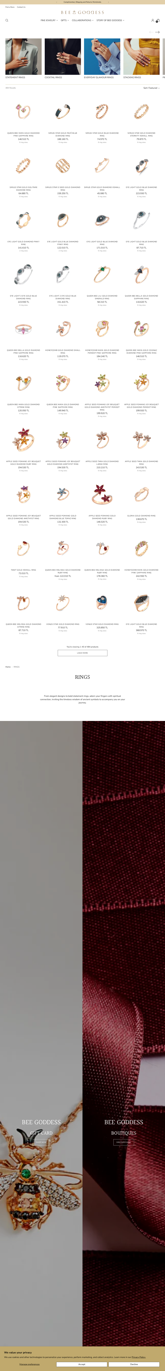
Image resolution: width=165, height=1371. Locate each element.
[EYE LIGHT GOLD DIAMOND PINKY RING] (23, 220)
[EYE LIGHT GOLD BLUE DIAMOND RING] (141, 166)
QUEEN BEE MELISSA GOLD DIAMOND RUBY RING (63, 571)
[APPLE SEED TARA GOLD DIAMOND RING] (141, 440)
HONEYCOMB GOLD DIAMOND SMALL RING (62, 351)
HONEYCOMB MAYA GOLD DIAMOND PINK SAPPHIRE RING (141, 571)
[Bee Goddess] (82, 12)
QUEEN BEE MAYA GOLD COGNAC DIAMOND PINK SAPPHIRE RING (141, 351)
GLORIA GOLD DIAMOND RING (141, 516)
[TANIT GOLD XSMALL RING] (23, 548)
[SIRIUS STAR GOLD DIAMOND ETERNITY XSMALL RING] (141, 112)
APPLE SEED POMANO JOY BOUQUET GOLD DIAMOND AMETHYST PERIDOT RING (102, 407)
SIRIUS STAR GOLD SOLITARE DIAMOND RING (23, 188)
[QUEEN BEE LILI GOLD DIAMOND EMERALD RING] (102, 274)
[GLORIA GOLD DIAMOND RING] (141, 494)
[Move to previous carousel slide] (151, 32)
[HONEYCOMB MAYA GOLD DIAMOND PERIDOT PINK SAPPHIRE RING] (102, 329)
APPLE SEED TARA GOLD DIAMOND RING (141, 462)
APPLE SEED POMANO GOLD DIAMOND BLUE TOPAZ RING (62, 517)
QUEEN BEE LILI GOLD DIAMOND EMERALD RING (102, 297)
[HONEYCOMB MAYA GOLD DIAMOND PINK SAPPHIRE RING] (141, 548)
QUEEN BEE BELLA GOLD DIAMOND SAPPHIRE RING (141, 297)
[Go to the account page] (152, 20)
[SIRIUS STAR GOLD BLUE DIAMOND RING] (102, 112)
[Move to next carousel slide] (157, 32)
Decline (134, 1364)
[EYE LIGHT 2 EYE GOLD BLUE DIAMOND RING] (63, 274)
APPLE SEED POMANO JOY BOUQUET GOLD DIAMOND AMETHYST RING (63, 462)
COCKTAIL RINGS (53, 77)
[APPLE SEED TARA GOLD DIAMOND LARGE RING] (102, 440)
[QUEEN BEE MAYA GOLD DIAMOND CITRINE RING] (23, 383)
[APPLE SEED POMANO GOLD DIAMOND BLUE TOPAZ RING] (63, 494)
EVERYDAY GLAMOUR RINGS (99, 77)
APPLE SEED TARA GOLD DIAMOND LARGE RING (102, 462)
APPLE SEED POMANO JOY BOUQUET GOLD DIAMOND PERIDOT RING (141, 405)
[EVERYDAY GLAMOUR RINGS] (102, 56)
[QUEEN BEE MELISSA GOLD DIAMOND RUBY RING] (63, 548)
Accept (81, 1364)
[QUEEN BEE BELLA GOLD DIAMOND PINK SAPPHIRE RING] (23, 329)
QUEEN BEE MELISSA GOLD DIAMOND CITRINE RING (23, 625)
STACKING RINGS (132, 77)
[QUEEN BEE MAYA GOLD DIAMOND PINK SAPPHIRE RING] (23, 112)
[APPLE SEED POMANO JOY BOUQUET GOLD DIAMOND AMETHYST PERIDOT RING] (102, 383)
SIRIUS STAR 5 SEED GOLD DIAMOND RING (62, 188)
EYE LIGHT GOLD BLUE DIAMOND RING (141, 188)
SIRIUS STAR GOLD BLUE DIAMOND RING (102, 134)
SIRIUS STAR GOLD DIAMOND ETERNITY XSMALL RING (141, 134)
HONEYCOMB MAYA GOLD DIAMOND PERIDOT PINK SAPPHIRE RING (102, 351)
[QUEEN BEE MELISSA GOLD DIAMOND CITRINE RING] (23, 603)
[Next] (108, 2)
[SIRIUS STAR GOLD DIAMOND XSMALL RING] (102, 166)
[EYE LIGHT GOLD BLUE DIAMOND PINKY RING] (63, 220)
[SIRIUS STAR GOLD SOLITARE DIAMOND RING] (23, 166)
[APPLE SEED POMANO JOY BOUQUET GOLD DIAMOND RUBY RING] (23, 440)
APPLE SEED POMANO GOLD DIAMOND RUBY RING (102, 517)
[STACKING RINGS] (141, 56)
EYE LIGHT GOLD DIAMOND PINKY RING (23, 243)
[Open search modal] (6, 20)
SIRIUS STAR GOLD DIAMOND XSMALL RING (102, 188)
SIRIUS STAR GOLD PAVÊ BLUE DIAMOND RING (62, 134)
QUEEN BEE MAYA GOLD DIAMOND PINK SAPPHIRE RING (23, 134)
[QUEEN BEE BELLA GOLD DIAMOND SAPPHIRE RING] (141, 274)
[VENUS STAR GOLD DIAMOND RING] (63, 603)
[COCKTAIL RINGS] (63, 56)
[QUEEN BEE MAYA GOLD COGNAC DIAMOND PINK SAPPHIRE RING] (141, 329)
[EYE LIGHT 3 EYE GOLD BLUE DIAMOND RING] (23, 274)
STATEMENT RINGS (15, 77)
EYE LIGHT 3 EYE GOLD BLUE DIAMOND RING (23, 297)
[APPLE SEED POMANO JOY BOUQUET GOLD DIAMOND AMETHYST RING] (63, 440)
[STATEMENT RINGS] (23, 56)
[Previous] (57, 2)
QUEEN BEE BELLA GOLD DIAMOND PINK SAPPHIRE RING (23, 351)
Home (8, 667)
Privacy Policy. (139, 1357)
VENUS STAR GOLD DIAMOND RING (62, 624)
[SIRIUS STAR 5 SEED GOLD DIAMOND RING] (63, 166)
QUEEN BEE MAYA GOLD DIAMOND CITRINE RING (23, 405)
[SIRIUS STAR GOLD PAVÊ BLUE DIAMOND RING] (63, 112)
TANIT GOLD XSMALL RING (23, 570)
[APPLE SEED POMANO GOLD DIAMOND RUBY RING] (102, 494)
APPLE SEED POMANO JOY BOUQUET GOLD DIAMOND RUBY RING (23, 462)
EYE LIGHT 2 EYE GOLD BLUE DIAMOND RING (62, 297)
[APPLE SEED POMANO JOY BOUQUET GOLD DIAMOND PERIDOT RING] (141, 383)
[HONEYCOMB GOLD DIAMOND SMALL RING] (63, 329)
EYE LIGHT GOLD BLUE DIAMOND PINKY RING (62, 243)
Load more (82, 653)
